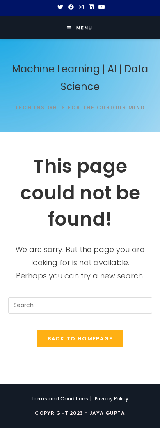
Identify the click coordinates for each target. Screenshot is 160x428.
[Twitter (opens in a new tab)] (60, 7)
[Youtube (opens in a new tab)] (100, 7)
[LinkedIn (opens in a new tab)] (91, 7)
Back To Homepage (80, 338)
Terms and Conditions (60, 398)
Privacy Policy (111, 398)
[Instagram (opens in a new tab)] (81, 7)
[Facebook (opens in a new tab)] (71, 7)
